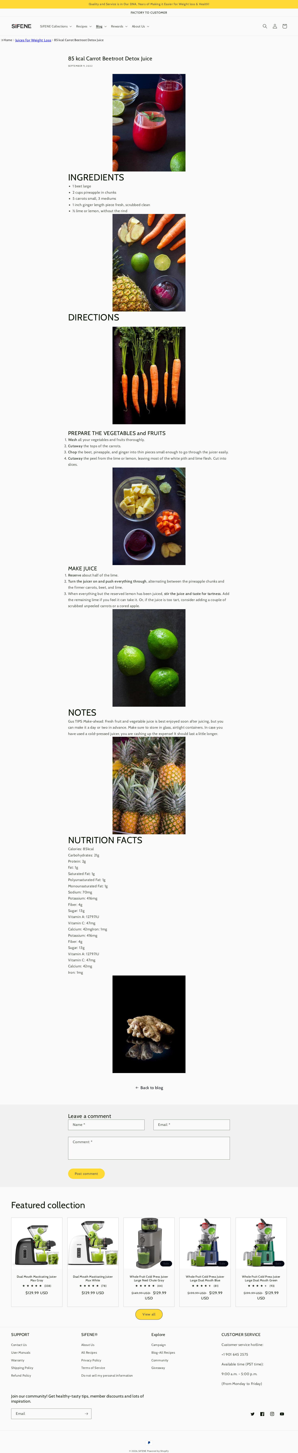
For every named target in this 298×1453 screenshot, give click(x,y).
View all (149, 1314)
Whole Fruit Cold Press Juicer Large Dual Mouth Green (261, 1278)
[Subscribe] (86, 1414)
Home (8, 40)
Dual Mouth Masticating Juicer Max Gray (37, 1278)
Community (159, 1360)
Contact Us (19, 1345)
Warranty (17, 1360)
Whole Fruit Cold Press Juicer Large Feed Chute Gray (149, 1278)
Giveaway (158, 1368)
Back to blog (151, 1087)
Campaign (158, 1345)
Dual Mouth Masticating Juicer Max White (93, 1278)
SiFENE (142, 1451)
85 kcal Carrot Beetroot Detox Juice (79, 40)
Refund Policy (21, 1375)
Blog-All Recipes (163, 1352)
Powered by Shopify (158, 1451)
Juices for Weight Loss (33, 40)
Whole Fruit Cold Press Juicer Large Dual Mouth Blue (205, 1278)
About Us (87, 1345)
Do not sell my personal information (107, 1375)
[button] (56, 26)
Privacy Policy (91, 1360)
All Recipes (89, 1352)
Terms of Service (93, 1368)
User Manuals (20, 1352)
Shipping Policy (22, 1368)
